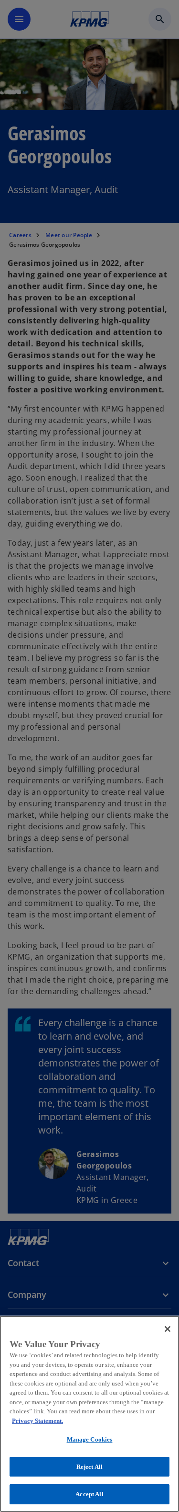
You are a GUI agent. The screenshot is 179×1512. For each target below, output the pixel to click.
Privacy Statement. (37, 1420)
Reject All (89, 1466)
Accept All (89, 1494)
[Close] (167, 1329)
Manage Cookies (90, 1439)
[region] (89, 1414)
